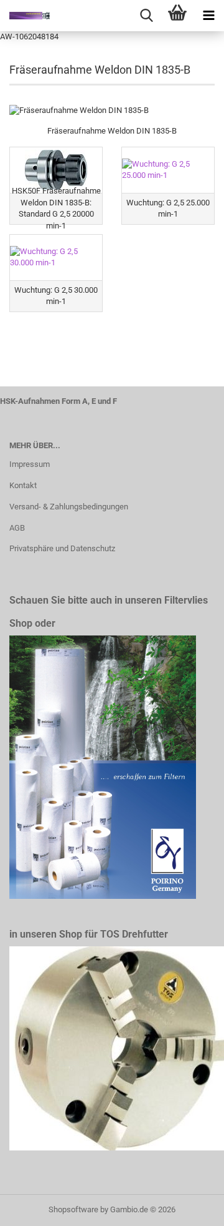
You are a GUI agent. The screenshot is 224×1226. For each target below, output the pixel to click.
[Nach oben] (189, 1207)
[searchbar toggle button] (146, 15)
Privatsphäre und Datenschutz (62, 548)
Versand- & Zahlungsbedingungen (68, 506)
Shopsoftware (73, 1209)
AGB (17, 527)
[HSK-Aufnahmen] (25, 15)
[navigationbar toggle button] (208, 15)
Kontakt (23, 485)
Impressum (29, 464)
